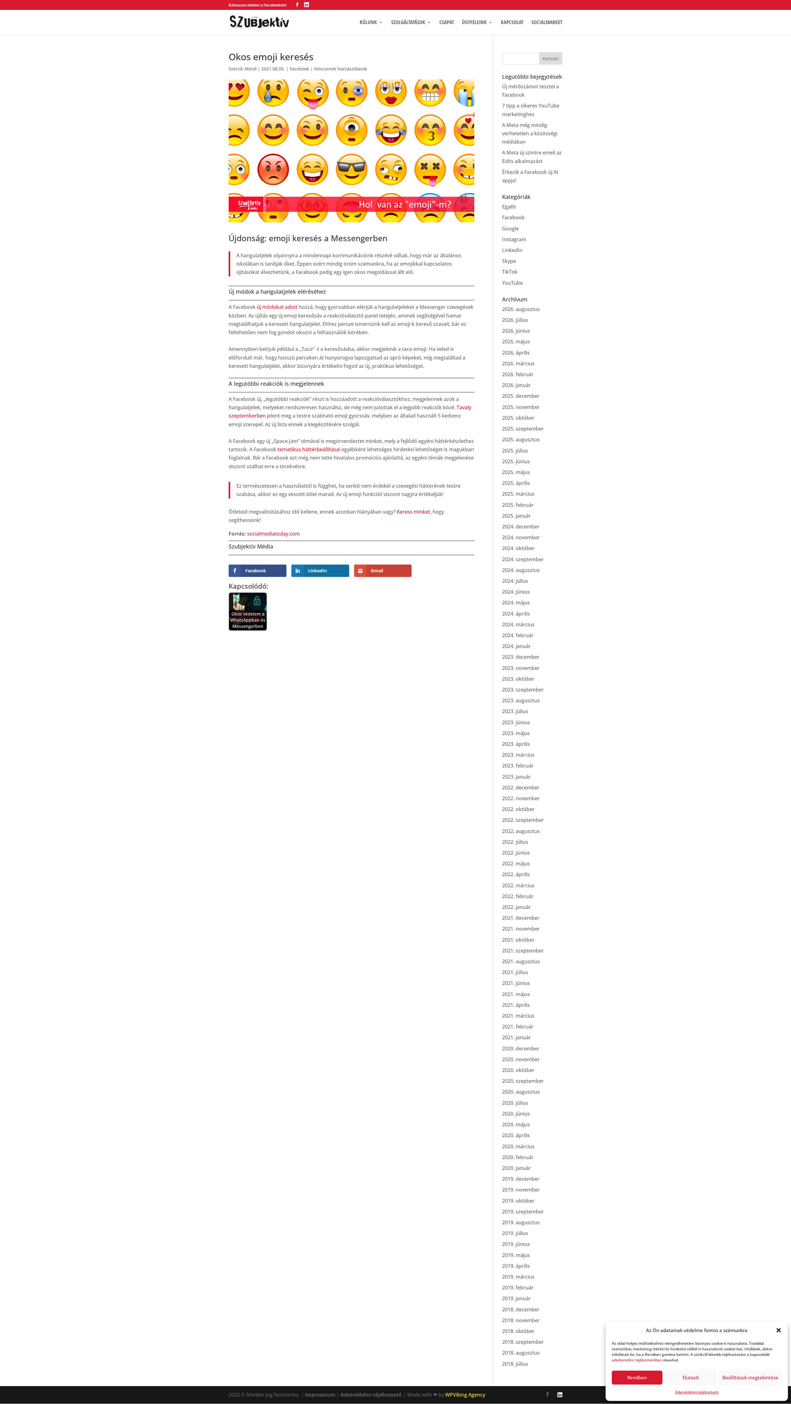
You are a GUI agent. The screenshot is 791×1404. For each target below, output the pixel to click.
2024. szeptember (523, 559)
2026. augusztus (521, 309)
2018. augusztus (521, 1352)
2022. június (516, 852)
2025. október (518, 417)
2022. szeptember (523, 820)
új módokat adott (277, 307)
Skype (509, 261)
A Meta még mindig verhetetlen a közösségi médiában (529, 133)
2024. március (518, 624)
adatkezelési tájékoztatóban (637, 1360)
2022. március (518, 885)
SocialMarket (546, 23)
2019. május (516, 1255)
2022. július (515, 842)
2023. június (516, 722)
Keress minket (413, 511)
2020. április (516, 1135)
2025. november (521, 407)
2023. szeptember (523, 689)
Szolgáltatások (408, 23)
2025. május (516, 472)
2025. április (516, 483)
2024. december (520, 526)
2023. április (516, 744)
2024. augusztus (521, 570)
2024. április (516, 613)
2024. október (518, 548)
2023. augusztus (521, 700)
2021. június (516, 983)
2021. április (516, 1005)
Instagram (514, 239)
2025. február (518, 505)
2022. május (516, 863)
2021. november (521, 928)
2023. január (516, 776)
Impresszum (320, 1394)
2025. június (516, 461)
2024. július (515, 581)
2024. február (518, 635)
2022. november (521, 798)
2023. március (518, 754)
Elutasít (691, 1377)
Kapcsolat (512, 23)
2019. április (516, 1266)
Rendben (637, 1377)
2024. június (516, 591)
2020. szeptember (523, 1081)
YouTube (512, 283)
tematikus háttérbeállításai (308, 449)
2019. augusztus (521, 1222)
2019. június (516, 1244)
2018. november (521, 1320)
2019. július (515, 1233)
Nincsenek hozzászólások (340, 69)
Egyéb (509, 206)
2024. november (521, 537)
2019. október (518, 1200)
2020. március (518, 1146)
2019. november (521, 1189)
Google (510, 228)
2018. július (515, 1363)
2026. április (516, 352)
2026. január (516, 385)
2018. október (518, 1331)
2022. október (518, 809)
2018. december (520, 1309)
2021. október (518, 939)
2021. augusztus (521, 961)
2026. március (518, 363)
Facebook (299, 69)
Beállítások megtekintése (750, 1377)
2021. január (516, 1037)
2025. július (515, 450)
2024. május (516, 602)
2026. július (515, 320)
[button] (779, 1330)
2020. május (516, 1124)
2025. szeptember (523, 428)
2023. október (518, 678)
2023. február (518, 765)
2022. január (516, 907)
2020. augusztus (521, 1091)
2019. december (520, 1178)
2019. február (518, 1287)
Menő (250, 69)
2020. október (518, 1070)
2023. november (521, 668)
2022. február (518, 896)
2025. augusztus (521, 439)
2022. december (520, 787)
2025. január (516, 515)
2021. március (518, 1015)
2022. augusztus (521, 831)
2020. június (516, 1113)
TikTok (510, 271)
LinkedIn (512, 250)
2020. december (520, 1048)
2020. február (518, 1157)
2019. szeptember (523, 1211)
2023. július (515, 711)
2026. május (516, 341)
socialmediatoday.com (273, 533)
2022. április (516, 874)
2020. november (521, 1059)
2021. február (518, 1026)
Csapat (446, 23)
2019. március (518, 1276)
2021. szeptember (523, 950)
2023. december (520, 657)
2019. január (516, 1298)
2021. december (520, 917)
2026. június (516, 330)
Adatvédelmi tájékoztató (696, 1392)
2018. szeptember (523, 1342)
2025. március (518, 493)
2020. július (515, 1102)
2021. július (515, 972)
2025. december (520, 396)
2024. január (516, 646)
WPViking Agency (465, 1394)
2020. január (516, 1168)
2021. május (516, 994)
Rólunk (368, 23)
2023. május (516, 733)
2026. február (518, 374)
